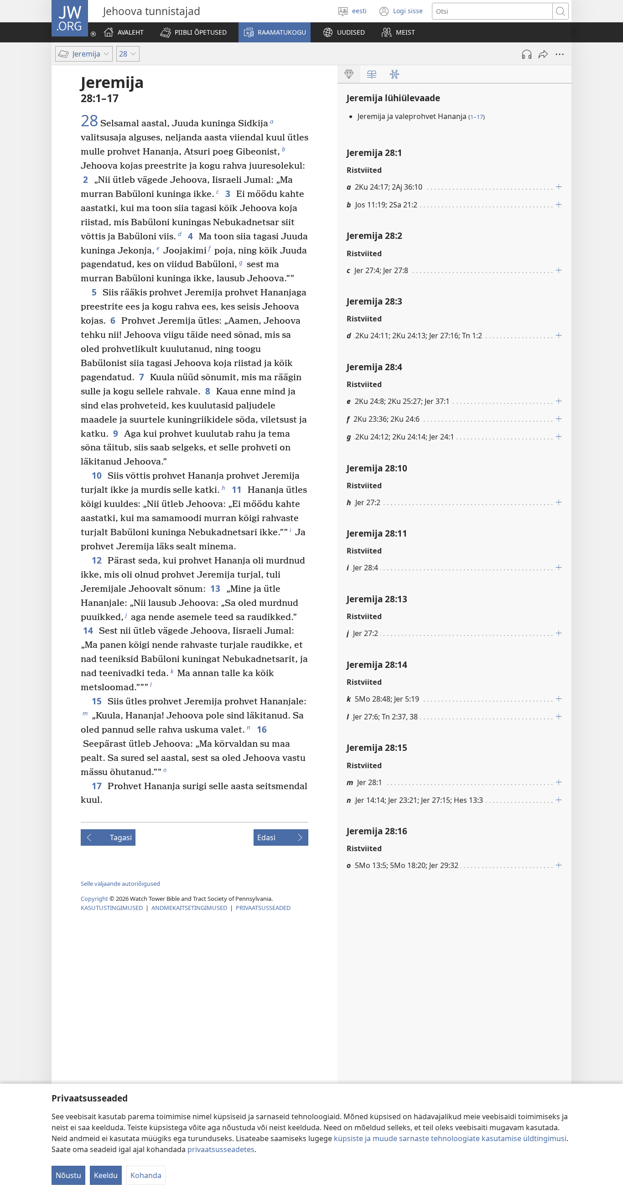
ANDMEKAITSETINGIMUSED (189, 908)
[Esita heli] (527, 54)
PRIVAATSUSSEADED (263, 908)
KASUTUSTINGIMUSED (112, 908)
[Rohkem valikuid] (559, 54)
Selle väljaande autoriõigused (120, 883)
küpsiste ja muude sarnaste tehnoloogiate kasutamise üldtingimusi (450, 1138)
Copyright (94, 898)
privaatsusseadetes (220, 1149)
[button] (193, 32)
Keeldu (106, 1175)
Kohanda (145, 1175)
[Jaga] (543, 54)
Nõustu (68, 1175)
